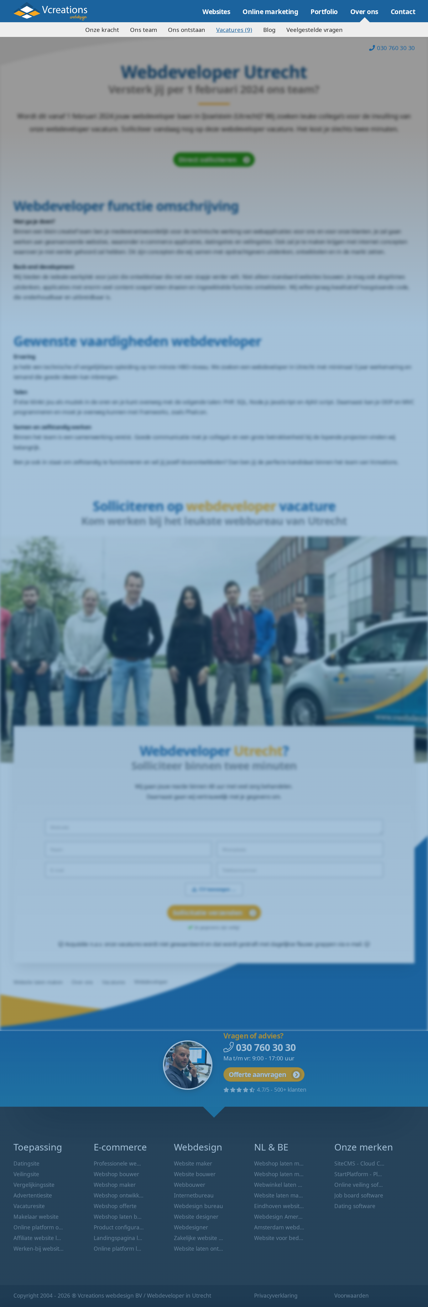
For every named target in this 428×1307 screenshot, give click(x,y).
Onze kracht (102, 29)
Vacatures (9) (234, 29)
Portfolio (324, 11)
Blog (269, 29)
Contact (403, 11)
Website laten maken (55, 11)
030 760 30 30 (396, 48)
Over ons (364, 11)
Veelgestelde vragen (314, 29)
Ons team (143, 29)
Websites (216, 11)
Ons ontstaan (186, 29)
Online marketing (270, 11)
